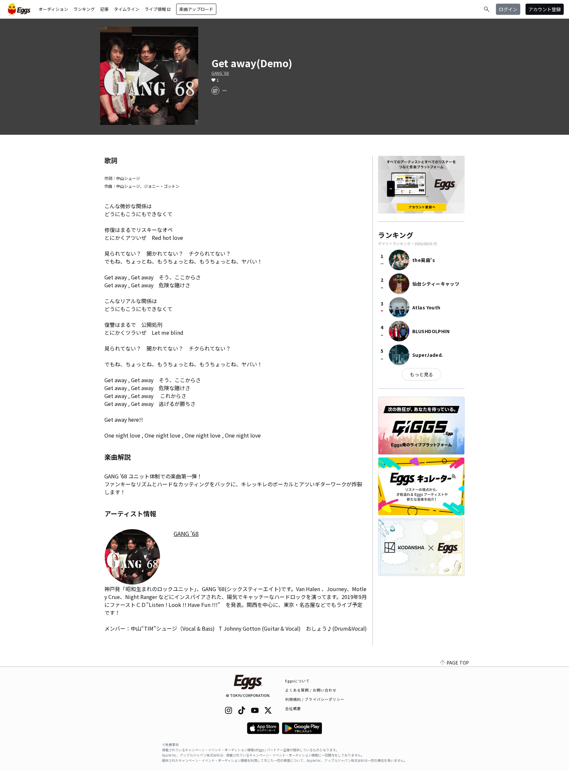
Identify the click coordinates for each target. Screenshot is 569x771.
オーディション (53, 9)
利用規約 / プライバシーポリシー (315, 699)
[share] (215, 91)
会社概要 (293, 708)
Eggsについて (297, 680)
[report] (225, 91)
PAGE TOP (458, 662)
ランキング (84, 9)
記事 (104, 9)
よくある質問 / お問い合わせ (311, 690)
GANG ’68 (220, 73)
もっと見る (421, 374)
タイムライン (126, 9)
